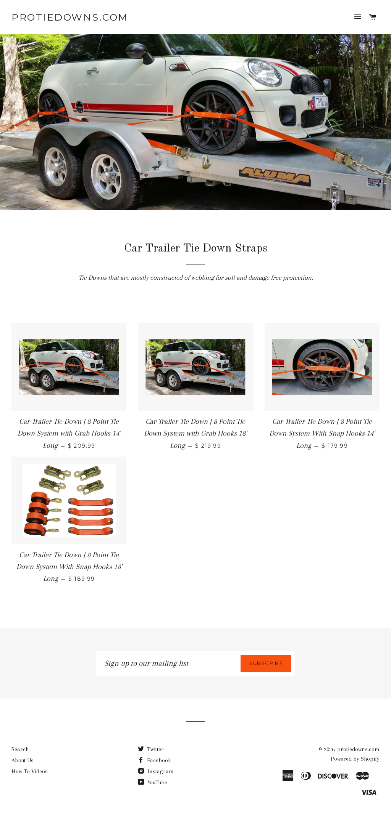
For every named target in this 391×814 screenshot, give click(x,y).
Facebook (158, 760)
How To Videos (29, 771)
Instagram (160, 771)
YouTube (156, 782)
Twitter (154, 749)
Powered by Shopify (355, 758)
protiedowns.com (69, 17)
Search (20, 749)
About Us (22, 760)
